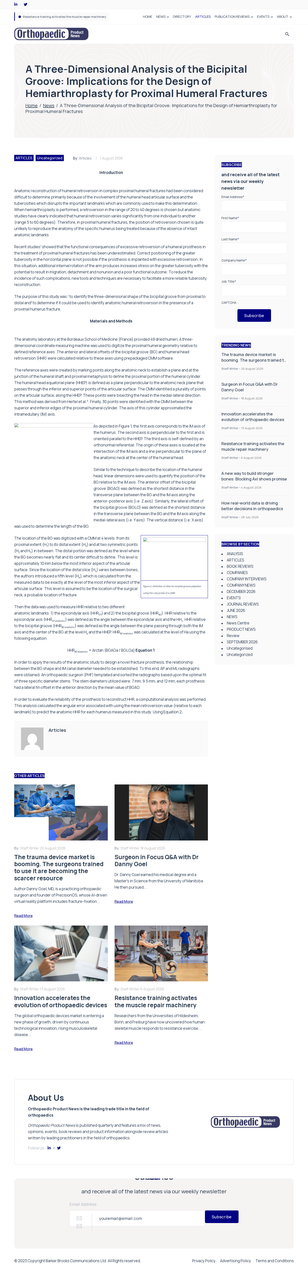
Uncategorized (49, 157)
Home (31, 105)
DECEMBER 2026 (241, 591)
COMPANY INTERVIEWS (247, 578)
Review (233, 635)
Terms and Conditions (274, 1260)
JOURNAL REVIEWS (243, 604)
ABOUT (282, 16)
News (48, 105)
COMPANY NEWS (241, 585)
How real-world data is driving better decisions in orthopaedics (252, 505)
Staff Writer (229, 369)
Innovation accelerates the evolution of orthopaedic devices (252, 416)
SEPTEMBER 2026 (242, 641)
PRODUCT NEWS (241, 629)
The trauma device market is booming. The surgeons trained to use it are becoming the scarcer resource (253, 363)
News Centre (238, 623)
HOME (147, 16)
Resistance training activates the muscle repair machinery (252, 446)
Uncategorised (240, 648)
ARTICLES (203, 16)
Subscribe (254, 315)
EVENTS (263, 16)
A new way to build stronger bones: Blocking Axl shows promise (67, 17)
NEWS (160, 16)
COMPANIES (237, 572)
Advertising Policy (235, 1260)
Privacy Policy (204, 1260)
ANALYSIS (235, 553)
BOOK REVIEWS (240, 566)
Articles (85, 158)
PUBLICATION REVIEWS (232, 16)
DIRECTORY (182, 16)
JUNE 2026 (236, 610)
